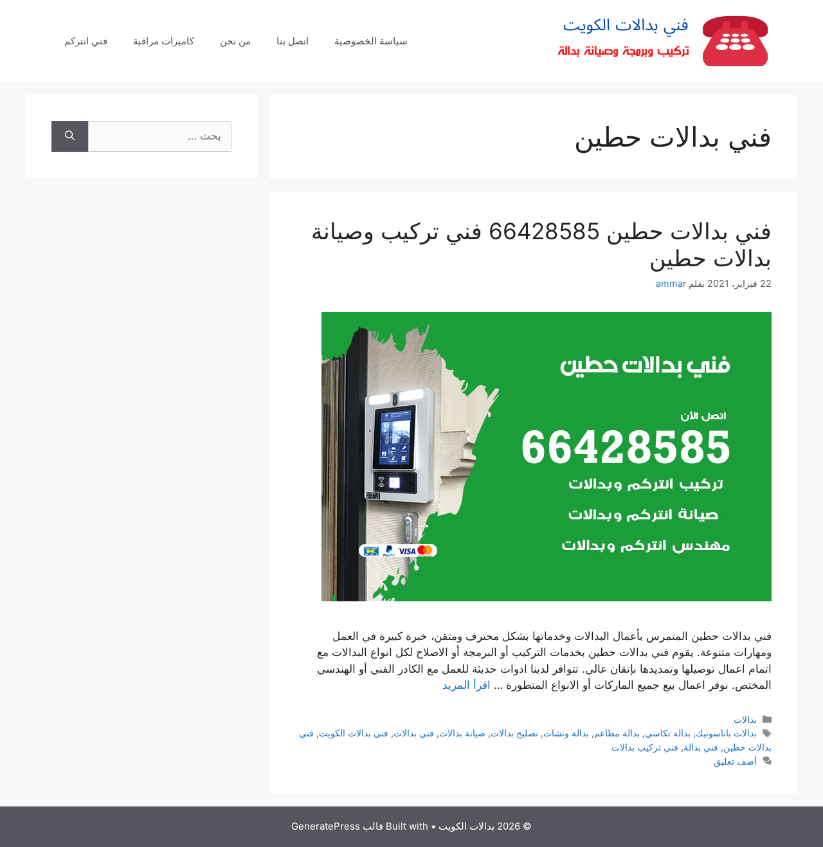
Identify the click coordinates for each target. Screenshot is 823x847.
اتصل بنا (292, 41)
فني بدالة (700, 747)
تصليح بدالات (514, 732)
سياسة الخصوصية (371, 41)
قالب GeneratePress (337, 826)
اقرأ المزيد (466, 685)
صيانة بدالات (462, 732)
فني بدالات (413, 732)
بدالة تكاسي (668, 732)
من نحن (235, 41)
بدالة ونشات (566, 732)
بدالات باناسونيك (726, 732)
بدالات (745, 719)
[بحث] (69, 136)
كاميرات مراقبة (163, 41)
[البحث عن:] (159, 136)
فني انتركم (85, 41)
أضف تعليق (735, 761)
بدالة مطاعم (617, 732)
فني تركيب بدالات (644, 747)
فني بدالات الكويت (353, 732)
